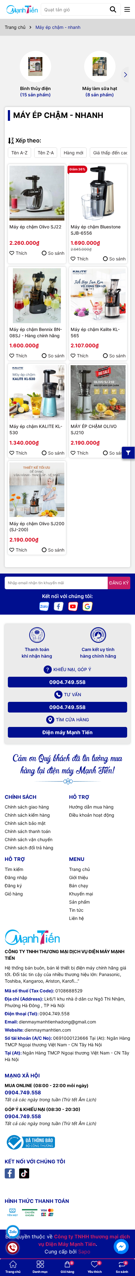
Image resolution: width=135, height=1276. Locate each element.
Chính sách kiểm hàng (27, 815)
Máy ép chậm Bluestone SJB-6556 (96, 230)
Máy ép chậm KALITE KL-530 (35, 429)
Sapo (84, 1251)
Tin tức (76, 910)
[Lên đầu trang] (121, 1229)
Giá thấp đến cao (110, 152)
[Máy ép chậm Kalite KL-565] (98, 295)
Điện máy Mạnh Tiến (67, 732)
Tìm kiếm (14, 869)
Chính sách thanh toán (28, 831)
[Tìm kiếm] (113, 9)
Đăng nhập (16, 877)
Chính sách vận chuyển (28, 839)
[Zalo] (44, 606)
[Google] (88, 606)
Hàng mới (73, 152)
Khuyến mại (81, 893)
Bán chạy (78, 885)
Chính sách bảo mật (25, 823)
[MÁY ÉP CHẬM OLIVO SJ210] (98, 392)
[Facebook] (59, 606)
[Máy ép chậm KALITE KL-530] (36, 392)
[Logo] (22, 9)
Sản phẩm (79, 902)
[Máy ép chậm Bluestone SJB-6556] (98, 193)
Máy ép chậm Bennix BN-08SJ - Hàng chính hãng (35, 332)
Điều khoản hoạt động (91, 815)
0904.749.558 (67, 682)
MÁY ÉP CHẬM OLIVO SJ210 (94, 429)
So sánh (56, 253)
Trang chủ (79, 869)
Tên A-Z (19, 152)
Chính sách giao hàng (27, 806)
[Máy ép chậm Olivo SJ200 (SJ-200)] (36, 489)
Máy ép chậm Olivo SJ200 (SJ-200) (36, 526)
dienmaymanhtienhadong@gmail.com (57, 1021)
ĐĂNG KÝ (119, 582)
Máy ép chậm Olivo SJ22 (35, 226)
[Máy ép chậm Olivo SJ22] (36, 193)
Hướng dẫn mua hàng (91, 806)
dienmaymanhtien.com (47, 1030)
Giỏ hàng (14, 893)
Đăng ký (13, 885)
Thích (21, 253)
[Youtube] (73, 606)
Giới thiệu (78, 877)
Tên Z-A (46, 152)
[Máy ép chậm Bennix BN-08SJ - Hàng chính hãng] (36, 295)
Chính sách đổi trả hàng (29, 847)
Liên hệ (76, 918)
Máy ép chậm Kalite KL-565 (95, 332)
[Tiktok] (24, 1173)
